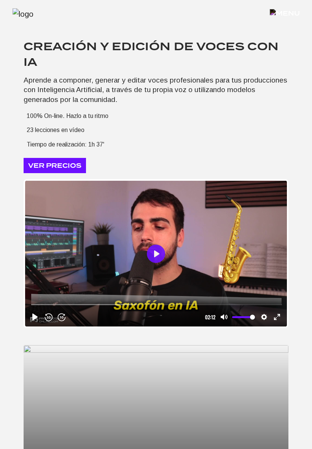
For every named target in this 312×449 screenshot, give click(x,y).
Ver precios (54, 165)
